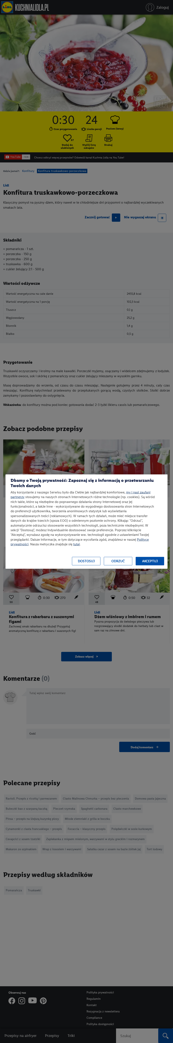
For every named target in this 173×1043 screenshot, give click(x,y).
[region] (86, 521)
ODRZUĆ (118, 561)
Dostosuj (86, 561)
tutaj (76, 544)
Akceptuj (150, 561)
